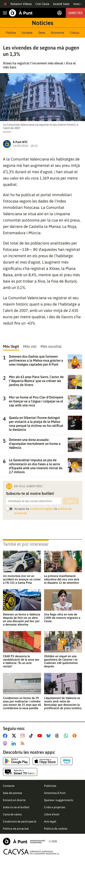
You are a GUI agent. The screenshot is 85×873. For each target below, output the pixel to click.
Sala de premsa (12, 793)
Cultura (74, 32)
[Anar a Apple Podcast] (6, 743)
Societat (27, 32)
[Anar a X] (15, 735)
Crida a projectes (54, 807)
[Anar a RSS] (23, 743)
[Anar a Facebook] (6, 735)
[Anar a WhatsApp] (67, 735)
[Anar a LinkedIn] (14, 743)
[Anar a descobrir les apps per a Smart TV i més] (20, 772)
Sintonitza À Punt (54, 793)
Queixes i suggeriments (58, 800)
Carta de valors (12, 814)
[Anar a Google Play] (16, 761)
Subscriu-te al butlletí (16, 807)
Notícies (42, 22)
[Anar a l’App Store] (45, 761)
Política (11, 32)
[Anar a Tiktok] (32, 735)
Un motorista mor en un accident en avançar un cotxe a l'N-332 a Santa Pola (22, 579)
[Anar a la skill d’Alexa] (67, 761)
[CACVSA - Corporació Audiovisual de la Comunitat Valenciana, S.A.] (31, 851)
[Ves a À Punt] (21, 12)
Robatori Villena (21, 4)
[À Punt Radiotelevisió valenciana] (24, 841)
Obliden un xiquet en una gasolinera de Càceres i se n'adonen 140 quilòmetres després (61, 661)
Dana (41, 32)
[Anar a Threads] (58, 735)
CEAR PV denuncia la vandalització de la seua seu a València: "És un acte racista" (21, 661)
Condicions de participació (19, 821)
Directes (75, 13)
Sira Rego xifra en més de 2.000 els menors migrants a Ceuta (62, 618)
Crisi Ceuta (42, 4)
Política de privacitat (16, 828)
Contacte (8, 785)
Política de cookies (55, 828)
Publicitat (50, 785)
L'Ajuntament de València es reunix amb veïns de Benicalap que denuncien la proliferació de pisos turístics (62, 703)
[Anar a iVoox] (75, 735)
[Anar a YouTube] (40, 735)
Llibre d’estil (51, 814)
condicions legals (41, 508)
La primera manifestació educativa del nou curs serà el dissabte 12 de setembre (61, 579)
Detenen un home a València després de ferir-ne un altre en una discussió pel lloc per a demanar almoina (21, 619)
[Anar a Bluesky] (49, 735)
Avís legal (50, 821)
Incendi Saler (61, 4)
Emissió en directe (14, 800)
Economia (57, 32)
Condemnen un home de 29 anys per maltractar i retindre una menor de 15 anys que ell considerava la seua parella (22, 703)
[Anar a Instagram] (23, 735)
